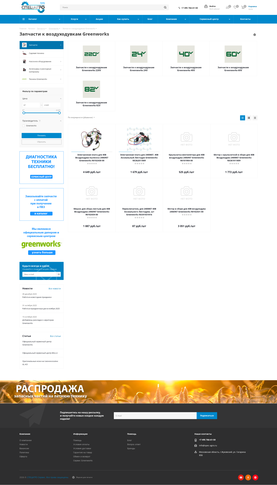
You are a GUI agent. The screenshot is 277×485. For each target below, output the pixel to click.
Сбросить (41, 141)
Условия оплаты (81, 444)
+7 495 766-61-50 (189, 8)
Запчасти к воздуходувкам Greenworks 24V (138, 69)
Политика (24, 452)
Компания (24, 434)
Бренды (131, 448)
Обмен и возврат (81, 456)
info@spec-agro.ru (208, 445)
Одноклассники (248, 477)
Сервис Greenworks (83, 460)
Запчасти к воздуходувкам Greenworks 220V (91, 69)
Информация (80, 434)
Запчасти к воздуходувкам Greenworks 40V (186, 69)
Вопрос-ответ (134, 444)
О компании (25, 440)
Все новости (55, 288)
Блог (129, 440)
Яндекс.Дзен (255, 477)
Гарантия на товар (82, 452)
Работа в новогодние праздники (37, 297)
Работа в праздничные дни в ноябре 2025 (41, 308)
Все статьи (55, 336)
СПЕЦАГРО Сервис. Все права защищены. (48, 477)
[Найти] (165, 7)
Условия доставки (82, 448)
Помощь (77, 440)
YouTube (241, 477)
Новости (23, 444)
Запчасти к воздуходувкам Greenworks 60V (233, 69)
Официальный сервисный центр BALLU (40, 353)
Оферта (23, 456)
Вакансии (24, 448)
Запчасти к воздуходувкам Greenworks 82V (91, 104)
